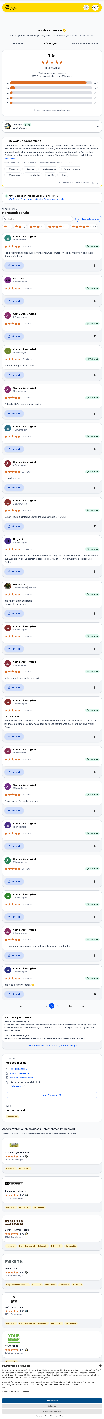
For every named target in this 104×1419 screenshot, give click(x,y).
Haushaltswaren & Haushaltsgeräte (33, 1246)
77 (58, 1006)
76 (52, 1006)
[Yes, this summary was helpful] (93, 183)
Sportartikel (64, 1285)
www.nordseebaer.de (20, 1073)
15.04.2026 (27, 398)
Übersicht (18, 43)
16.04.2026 (27, 246)
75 (45, 1006)
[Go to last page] (83, 1006)
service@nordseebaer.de (21, 1078)
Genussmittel (39, 1207)
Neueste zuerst (90, 219)
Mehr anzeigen (17, 1086)
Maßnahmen (20, 1024)
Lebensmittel (12, 1117)
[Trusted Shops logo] (11, 7)
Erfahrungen (50, 43)
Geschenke (11, 1169)
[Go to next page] (77, 1006)
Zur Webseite (50, 1095)
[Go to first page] (20, 1006)
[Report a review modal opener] (95, 266)
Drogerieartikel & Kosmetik (17, 1285)
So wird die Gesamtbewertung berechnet (52, 110)
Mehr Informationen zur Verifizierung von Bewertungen (52, 1045)
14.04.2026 (27, 759)
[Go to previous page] (27, 1006)
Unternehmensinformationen (84, 43)
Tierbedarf (77, 1285)
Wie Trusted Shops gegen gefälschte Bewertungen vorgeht (36, 199)
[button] (86, 7)
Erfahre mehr (71, 1133)
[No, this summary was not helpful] (97, 183)
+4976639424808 (18, 1069)
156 (70, 1006)
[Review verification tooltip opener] (64, 30)
